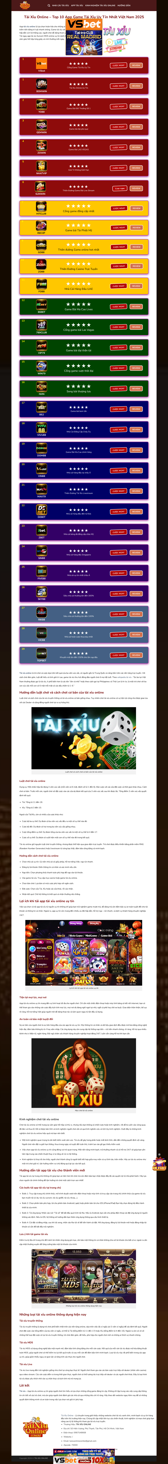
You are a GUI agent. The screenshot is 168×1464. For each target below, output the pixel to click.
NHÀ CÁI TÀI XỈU (60, 5)
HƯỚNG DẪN (124, 5)
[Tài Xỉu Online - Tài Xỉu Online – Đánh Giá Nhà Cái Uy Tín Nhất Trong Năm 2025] (31, 5)
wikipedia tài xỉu (124, 677)
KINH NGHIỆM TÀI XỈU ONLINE (100, 5)
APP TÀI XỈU (77, 5)
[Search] (49, 5)
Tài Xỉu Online (67, 1415)
